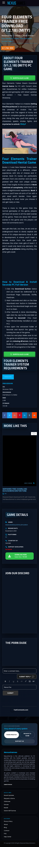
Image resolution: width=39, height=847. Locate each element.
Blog (5, 827)
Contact (6, 830)
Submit (10, 693)
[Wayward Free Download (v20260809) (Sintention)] (20, 460)
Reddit (6, 808)
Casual (30, 483)
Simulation (24, 525)
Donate (6, 804)
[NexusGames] (16, 3)
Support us (19, 741)
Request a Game (9, 798)
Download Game (21, 78)
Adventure (12, 525)
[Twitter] (9, 415)
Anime (18, 525)
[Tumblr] (29, 415)
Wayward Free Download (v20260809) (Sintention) (15, 489)
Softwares (7, 801)
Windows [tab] (8, 377)
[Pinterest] (19, 415)
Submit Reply (25, 677)
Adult (26, 483)
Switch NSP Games (10, 811)
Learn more (8, 784)
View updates (11, 735)
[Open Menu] (3, 2)
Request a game (27, 735)
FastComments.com (21, 710)
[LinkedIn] (24, 415)
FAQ (5, 833)
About (6, 824)
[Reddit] (34, 415)
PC (5, 493)
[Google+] (14, 415)
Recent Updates (9, 795)
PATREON (8, 549)
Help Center (7, 837)
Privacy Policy (8, 821)
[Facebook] (4, 415)
